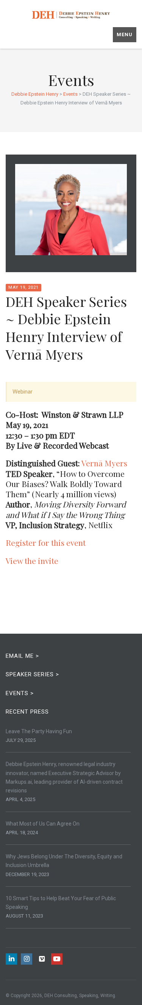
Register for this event (46, 542)
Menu (125, 34)
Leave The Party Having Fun (39, 731)
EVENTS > (20, 693)
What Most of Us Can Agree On (43, 824)
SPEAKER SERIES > (32, 674)
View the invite (32, 560)
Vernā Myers (104, 463)
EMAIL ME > (22, 656)
